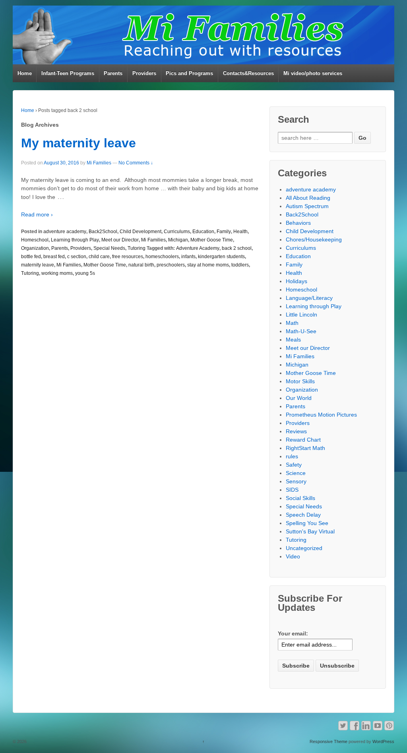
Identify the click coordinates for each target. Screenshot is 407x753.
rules (292, 456)
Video (293, 556)
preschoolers (171, 265)
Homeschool (34, 240)
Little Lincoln (301, 314)
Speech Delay (303, 515)
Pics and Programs (189, 73)
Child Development (140, 231)
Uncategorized (304, 548)
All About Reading (308, 198)
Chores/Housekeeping (314, 239)
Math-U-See (301, 331)
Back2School (103, 231)
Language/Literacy (309, 298)
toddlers (240, 265)
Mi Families (99, 163)
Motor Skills (300, 381)
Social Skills (300, 498)
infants (188, 256)
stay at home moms (208, 265)
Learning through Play (75, 240)
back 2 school (237, 248)
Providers (144, 73)
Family (224, 231)
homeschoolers (162, 256)
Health (240, 231)
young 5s (85, 273)
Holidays (296, 281)
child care (99, 256)
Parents (113, 73)
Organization (35, 248)
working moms (57, 273)
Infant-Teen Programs (67, 73)
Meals (293, 339)
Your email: (293, 633)
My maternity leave (78, 143)
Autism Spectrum (307, 206)
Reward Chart (303, 439)
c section (76, 256)
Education (203, 231)
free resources (127, 256)
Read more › (37, 214)
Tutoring (136, 248)
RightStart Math (305, 448)
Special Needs (109, 248)
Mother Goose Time (211, 240)
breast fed (54, 256)
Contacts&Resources (248, 73)
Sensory (296, 481)
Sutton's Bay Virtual (310, 531)
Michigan (178, 240)
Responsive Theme (328, 741)
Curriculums (177, 231)
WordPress (383, 741)
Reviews (296, 431)
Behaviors (298, 223)
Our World (299, 398)
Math (292, 323)
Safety (294, 464)
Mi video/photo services (312, 73)
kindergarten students (221, 256)
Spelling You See (307, 523)
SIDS (292, 490)
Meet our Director (120, 240)
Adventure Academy (197, 248)
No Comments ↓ (135, 163)
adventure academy (64, 231)
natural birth (141, 265)
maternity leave (37, 265)
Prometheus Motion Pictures (321, 414)
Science (296, 473)
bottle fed (31, 256)
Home (24, 73)
